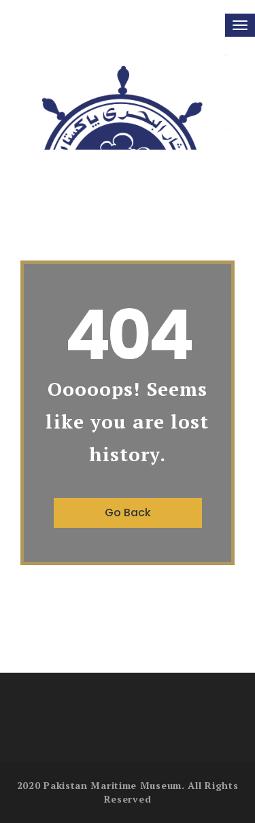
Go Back (128, 512)
